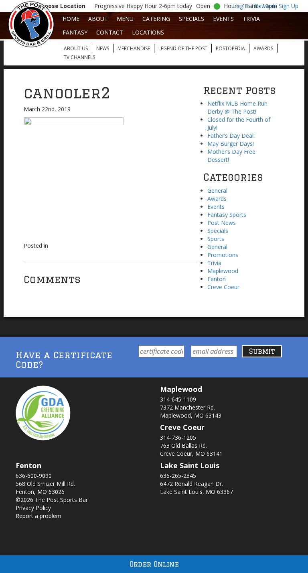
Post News (221, 222)
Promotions (222, 255)
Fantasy (75, 32)
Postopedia (230, 48)
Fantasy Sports (226, 214)
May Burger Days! (230, 143)
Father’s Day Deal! (231, 135)
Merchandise (134, 48)
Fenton (216, 279)
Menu (125, 18)
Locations (148, 32)
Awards (263, 48)
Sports (215, 239)
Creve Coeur (223, 287)
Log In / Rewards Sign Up (265, 6)
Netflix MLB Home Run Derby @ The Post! (237, 107)
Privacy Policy (33, 508)
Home (71, 18)
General (217, 190)
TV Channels (79, 57)
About (98, 18)
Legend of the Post (182, 48)
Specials (191, 18)
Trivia (251, 18)
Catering (156, 18)
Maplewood (222, 271)
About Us (76, 48)
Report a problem (38, 516)
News (102, 48)
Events (223, 18)
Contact (109, 32)
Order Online (154, 564)
